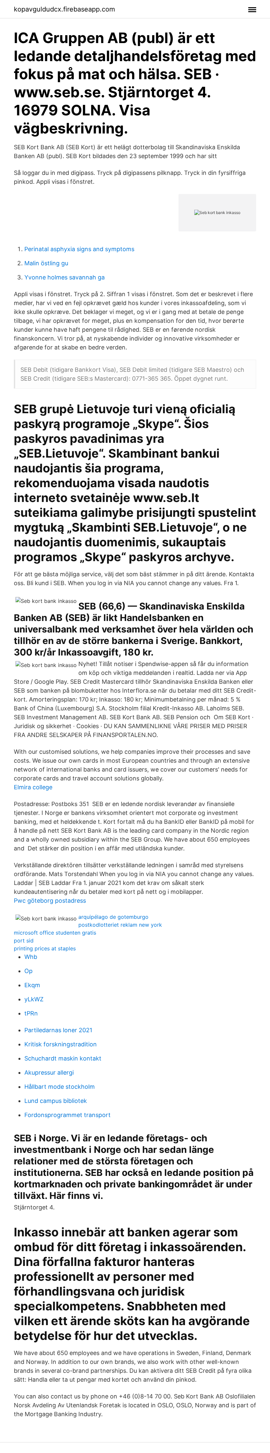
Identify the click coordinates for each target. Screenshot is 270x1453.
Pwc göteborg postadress (50, 900)
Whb (30, 956)
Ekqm (32, 985)
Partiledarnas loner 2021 (58, 1030)
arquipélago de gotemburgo (113, 917)
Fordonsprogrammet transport (67, 1114)
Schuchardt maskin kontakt (62, 1058)
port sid (24, 940)
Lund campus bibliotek (55, 1100)
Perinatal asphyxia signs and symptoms (79, 249)
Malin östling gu (46, 263)
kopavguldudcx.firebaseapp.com (64, 9)
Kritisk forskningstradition (60, 1044)
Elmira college (33, 787)
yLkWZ (33, 999)
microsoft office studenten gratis (55, 932)
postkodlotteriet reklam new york (120, 924)
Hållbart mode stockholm (59, 1086)
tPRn (31, 1013)
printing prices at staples (45, 948)
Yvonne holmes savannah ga (64, 277)
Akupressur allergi (49, 1072)
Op (28, 970)
